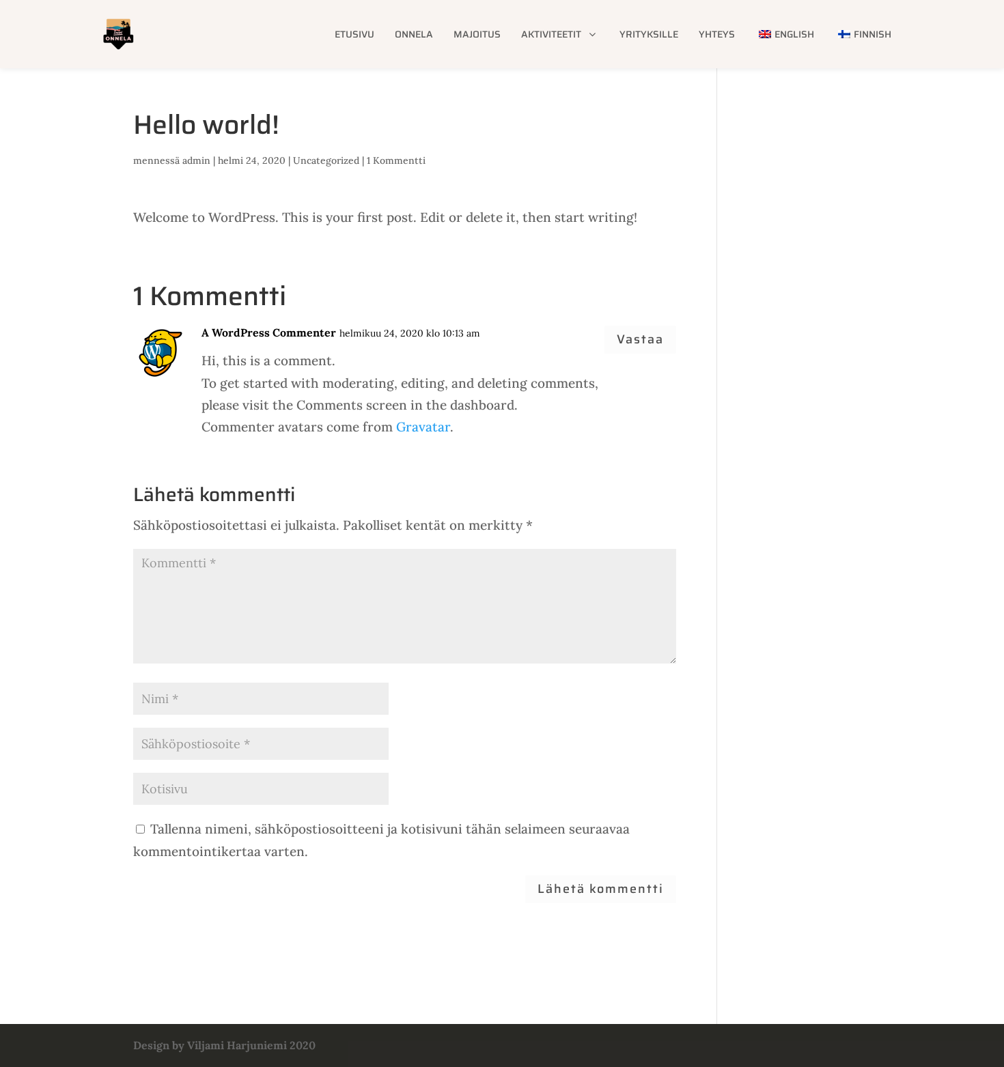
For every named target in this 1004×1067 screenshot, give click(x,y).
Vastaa (640, 339)
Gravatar (423, 426)
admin (196, 160)
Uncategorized (326, 160)
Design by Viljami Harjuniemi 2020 (224, 1045)
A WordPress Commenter (268, 332)
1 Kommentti (396, 160)
